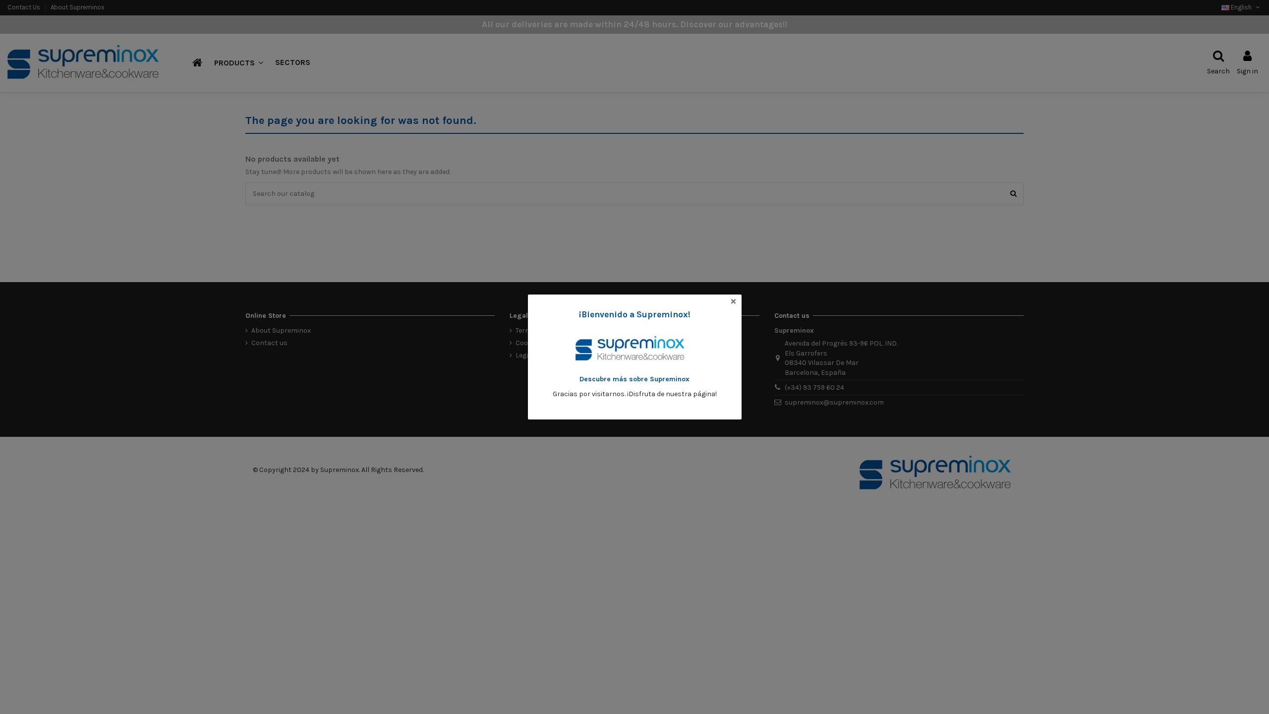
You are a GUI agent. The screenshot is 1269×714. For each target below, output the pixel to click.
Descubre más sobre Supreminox (634, 379)
